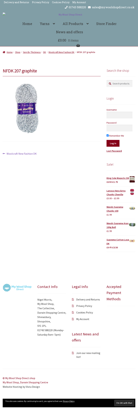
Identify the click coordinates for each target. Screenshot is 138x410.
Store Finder (106, 23)
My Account (79, 2)
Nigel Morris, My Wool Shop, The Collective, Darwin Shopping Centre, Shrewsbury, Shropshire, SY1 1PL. (51, 312)
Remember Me (116, 135)
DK (44, 52)
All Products (73, 23)
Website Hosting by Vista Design (21, 386)
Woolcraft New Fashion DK (61, 52)
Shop (17, 52)
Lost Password (114, 150)
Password (111, 122)
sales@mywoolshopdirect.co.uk (113, 7)
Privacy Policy (40, 2)
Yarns (44, 23)
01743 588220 (77, 7)
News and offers (69, 32)
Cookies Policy (61, 2)
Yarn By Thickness (32, 52)
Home (27, 23)
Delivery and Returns (16, 2)
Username (112, 109)
